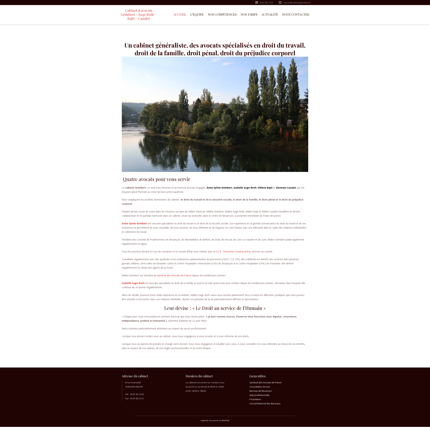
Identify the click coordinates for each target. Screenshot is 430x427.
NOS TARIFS (249, 14)
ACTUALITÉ (270, 14)
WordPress (225, 420)
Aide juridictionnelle (259, 395)
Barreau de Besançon (260, 390)
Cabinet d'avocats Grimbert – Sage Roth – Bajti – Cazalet (139, 14)
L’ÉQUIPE (197, 14)
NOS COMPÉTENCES (222, 14)
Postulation (255, 399)
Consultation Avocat (259, 386)
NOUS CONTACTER (295, 14)
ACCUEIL (180, 14)
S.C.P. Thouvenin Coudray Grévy (233, 251)
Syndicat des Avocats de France (174, 275)
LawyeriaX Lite (206, 420)
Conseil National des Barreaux (265, 403)
